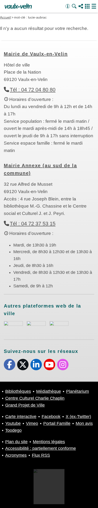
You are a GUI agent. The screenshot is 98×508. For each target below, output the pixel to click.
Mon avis (84, 423)
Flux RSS (41, 455)
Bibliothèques (18, 391)
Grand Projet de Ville (25, 405)
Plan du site (16, 441)
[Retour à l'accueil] (18, 6)
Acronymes (16, 455)
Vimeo (32, 423)
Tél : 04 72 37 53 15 (32, 224)
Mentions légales (49, 441)
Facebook (9, 364)
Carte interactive (20, 416)
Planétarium (77, 391)
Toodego (13, 430)
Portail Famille (56, 423)
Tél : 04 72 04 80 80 (32, 90)
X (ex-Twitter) (23, 364)
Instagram (63, 364)
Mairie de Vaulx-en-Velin (36, 54)
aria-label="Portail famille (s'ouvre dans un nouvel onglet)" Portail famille (59, 326)
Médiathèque (48, 391)
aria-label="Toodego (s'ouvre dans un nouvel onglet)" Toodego (36, 325)
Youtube (49, 364)
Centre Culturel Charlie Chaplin (34, 398)
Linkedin (36, 364)
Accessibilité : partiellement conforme (40, 448)
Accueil (5, 17)
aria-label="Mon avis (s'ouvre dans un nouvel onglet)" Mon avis (13, 326)
